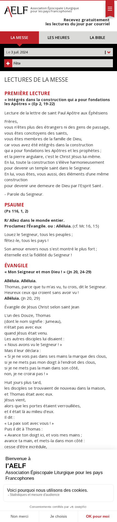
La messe (19, 37)
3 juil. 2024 (56, 52)
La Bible (97, 37)
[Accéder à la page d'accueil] (16, 10)
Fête (17, 63)
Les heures (58, 37)
